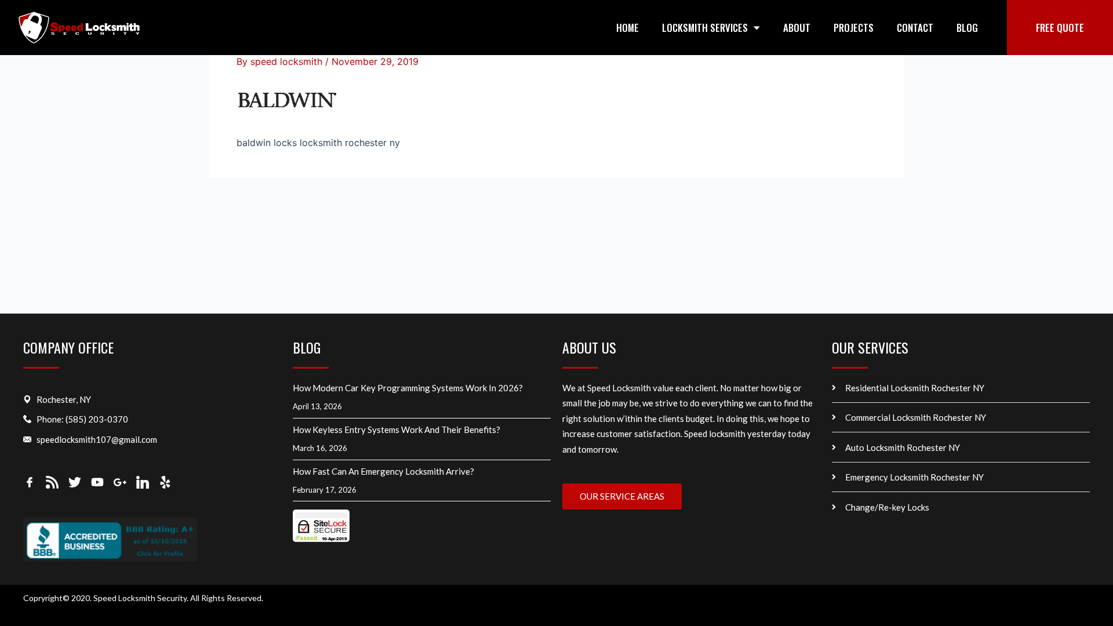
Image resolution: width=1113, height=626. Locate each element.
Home (627, 27)
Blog (967, 27)
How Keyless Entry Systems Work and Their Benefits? (397, 429)
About (796, 27)
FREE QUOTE (1060, 27)
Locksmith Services (705, 27)
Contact (915, 27)
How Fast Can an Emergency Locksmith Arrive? (384, 471)
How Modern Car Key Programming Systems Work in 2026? (408, 388)
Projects (854, 27)
